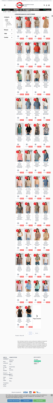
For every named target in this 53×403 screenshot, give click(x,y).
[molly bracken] (39, 203)
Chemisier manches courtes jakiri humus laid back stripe (28, 269)
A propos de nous (11, 374)
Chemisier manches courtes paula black (28, 321)
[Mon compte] (46, 5)
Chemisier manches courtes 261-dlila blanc (28, 244)
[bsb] (48, 17)
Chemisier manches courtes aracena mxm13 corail (28, 31)
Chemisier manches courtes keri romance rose (19, 295)
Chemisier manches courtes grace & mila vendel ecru (19, 113)
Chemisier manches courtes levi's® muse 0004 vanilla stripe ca (19, 217)
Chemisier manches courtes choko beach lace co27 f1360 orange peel (37, 59)
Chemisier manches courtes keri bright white (45, 269)
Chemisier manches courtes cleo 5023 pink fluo (19, 192)
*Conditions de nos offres (5, 384)
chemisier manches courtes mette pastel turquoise (37, 295)
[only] (38, 230)
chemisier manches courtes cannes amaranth (37, 244)
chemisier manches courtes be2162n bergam (37, 165)
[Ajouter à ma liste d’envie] (18, 36)
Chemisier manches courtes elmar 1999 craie (36, 192)
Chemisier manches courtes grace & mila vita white (45, 113)
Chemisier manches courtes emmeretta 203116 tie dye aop (45, 139)
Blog (10, 381)
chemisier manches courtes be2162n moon (46, 165)
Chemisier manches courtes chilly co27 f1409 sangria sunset (19, 59)
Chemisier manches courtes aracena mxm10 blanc (19, 31)
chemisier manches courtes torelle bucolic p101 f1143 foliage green (19, 87)
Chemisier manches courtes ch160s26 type (28, 218)
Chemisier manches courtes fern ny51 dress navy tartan (37, 32)
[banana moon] (21, 17)
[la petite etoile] (30, 151)
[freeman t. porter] (21, 43)
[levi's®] (21, 203)
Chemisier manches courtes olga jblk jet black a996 (28, 139)
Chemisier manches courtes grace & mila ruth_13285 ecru (37, 85)
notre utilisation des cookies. (17, 397)
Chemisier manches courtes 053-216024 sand (45, 31)
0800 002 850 (23, 0)
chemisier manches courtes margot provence (28, 295)
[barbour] (39, 17)
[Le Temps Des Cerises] (21, 177)
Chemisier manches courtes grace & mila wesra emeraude (19, 139)
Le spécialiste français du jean (29, 5)
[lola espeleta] (30, 203)
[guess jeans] (30, 124)
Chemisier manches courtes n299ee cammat (45, 218)
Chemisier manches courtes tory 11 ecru (28, 166)
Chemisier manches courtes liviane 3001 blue (45, 192)
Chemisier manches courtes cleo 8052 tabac (28, 192)
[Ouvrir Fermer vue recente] (52, 16)
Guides (10, 378)
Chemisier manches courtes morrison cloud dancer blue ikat (46, 295)
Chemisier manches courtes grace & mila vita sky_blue (28, 113)
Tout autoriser (39, 400)
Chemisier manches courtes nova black (19, 321)
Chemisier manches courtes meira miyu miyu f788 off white (45, 59)
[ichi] (48, 124)
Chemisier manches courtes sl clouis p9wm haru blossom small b (37, 139)
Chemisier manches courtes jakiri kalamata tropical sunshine (37, 269)
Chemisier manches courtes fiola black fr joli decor (19, 269)
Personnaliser (26, 400)
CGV (10, 364)
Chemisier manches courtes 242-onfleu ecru (19, 244)
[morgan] (21, 230)
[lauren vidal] (39, 151)
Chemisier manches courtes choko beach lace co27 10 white (28, 59)
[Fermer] (51, 395)
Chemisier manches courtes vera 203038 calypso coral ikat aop (19, 165)
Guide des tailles (4, 379)
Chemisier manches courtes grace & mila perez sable (28, 85)
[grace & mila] (27, 71)
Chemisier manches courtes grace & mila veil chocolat (45, 85)
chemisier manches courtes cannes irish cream (46, 244)
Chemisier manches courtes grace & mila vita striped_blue (37, 113)
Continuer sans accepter (13, 400)
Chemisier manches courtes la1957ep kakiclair (37, 218)
